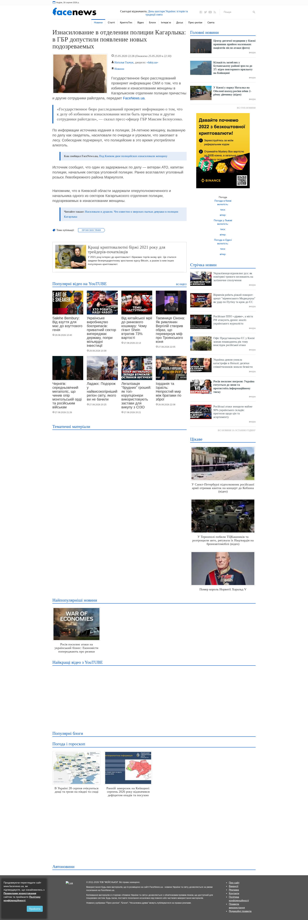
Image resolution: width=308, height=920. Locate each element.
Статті (111, 22)
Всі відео (181, 284)
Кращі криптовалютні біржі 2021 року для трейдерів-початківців (126, 249)
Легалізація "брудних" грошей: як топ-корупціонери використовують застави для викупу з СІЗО (136, 395)
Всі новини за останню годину (237, 430)
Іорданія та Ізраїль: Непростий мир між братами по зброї (168, 391)
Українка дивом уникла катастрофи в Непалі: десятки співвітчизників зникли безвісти (233, 363)
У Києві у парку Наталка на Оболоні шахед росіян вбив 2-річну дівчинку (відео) (232, 91)
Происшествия (91, 230)
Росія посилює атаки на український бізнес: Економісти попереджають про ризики (76, 648)
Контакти (234, 893)
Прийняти (34, 908)
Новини (98, 22)
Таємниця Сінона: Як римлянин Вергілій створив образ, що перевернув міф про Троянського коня (170, 330)
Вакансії (233, 886)
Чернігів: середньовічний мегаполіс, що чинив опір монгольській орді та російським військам (67, 395)
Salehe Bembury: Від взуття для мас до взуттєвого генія (67, 324)
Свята (210, 22)
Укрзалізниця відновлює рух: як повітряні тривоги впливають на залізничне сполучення (233, 277)
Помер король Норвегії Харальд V (223, 589)
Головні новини (204, 32)
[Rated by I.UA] (69, 882)
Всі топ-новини (246, 108)
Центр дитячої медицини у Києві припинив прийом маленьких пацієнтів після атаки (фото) (234, 44)
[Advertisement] (153, 696)
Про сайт (234, 882)
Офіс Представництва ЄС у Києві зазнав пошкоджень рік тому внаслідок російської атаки (234, 342)
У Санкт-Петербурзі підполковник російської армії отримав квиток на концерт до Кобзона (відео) (223, 488)
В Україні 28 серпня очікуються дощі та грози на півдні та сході (76, 790)
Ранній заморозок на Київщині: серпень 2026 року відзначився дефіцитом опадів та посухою (128, 791)
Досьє (179, 22)
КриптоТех (126, 22)
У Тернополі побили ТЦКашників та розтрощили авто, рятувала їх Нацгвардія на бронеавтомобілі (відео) (223, 540)
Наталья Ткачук (124, 62)
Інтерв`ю (166, 22)
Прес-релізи (195, 22)
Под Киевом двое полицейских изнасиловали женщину (133, 156)
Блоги (152, 22)
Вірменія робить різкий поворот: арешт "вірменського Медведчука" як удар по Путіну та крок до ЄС (234, 298)
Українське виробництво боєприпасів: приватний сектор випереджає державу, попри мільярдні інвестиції (101, 331)
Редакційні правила (240, 911)
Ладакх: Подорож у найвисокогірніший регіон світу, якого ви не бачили (102, 391)
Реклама (234, 889)
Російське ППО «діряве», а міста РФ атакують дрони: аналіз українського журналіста (233, 320)
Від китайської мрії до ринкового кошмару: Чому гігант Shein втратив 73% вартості (136, 328)
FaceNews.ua (134, 98)
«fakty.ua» (152, 62)
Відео (140, 22)
